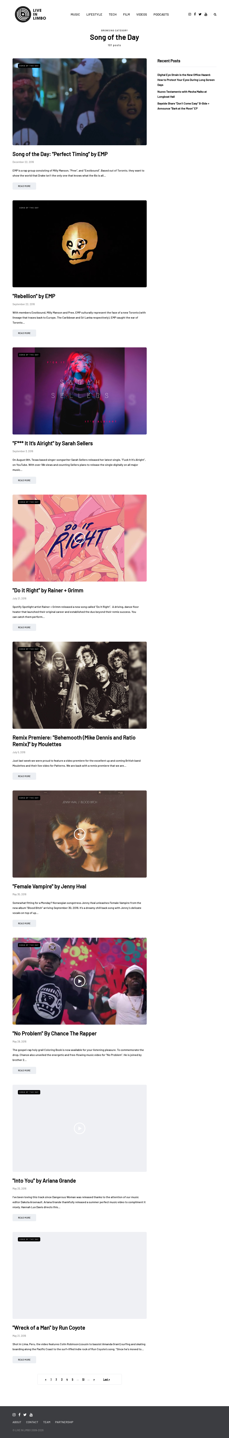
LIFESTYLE (94, 14)
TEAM (46, 1422)
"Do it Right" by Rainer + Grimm (48, 590)
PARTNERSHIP (64, 1422)
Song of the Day (29, 66)
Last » (106, 1379)
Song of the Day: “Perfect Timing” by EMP (60, 154)
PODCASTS (161, 14)
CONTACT (32, 1422)
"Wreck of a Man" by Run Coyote (49, 1327)
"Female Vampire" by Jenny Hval (49, 886)
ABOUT (17, 1422)
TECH (113, 14)
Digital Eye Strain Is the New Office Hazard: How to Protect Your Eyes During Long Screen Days (186, 79)
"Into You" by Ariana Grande (44, 1180)
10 (83, 1379)
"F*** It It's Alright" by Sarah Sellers (53, 443)
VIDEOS (141, 14)
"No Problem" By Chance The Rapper (55, 1033)
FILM (126, 14)
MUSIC (75, 14)
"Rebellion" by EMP (34, 296)
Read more (24, 186)
